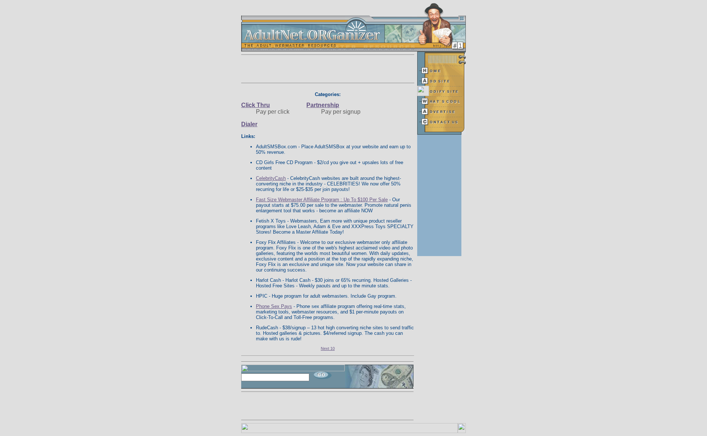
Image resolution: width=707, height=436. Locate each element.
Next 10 (328, 348)
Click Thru (255, 105)
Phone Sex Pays (274, 306)
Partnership (322, 105)
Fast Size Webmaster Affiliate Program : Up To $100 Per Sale (322, 199)
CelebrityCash (271, 178)
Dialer (249, 124)
